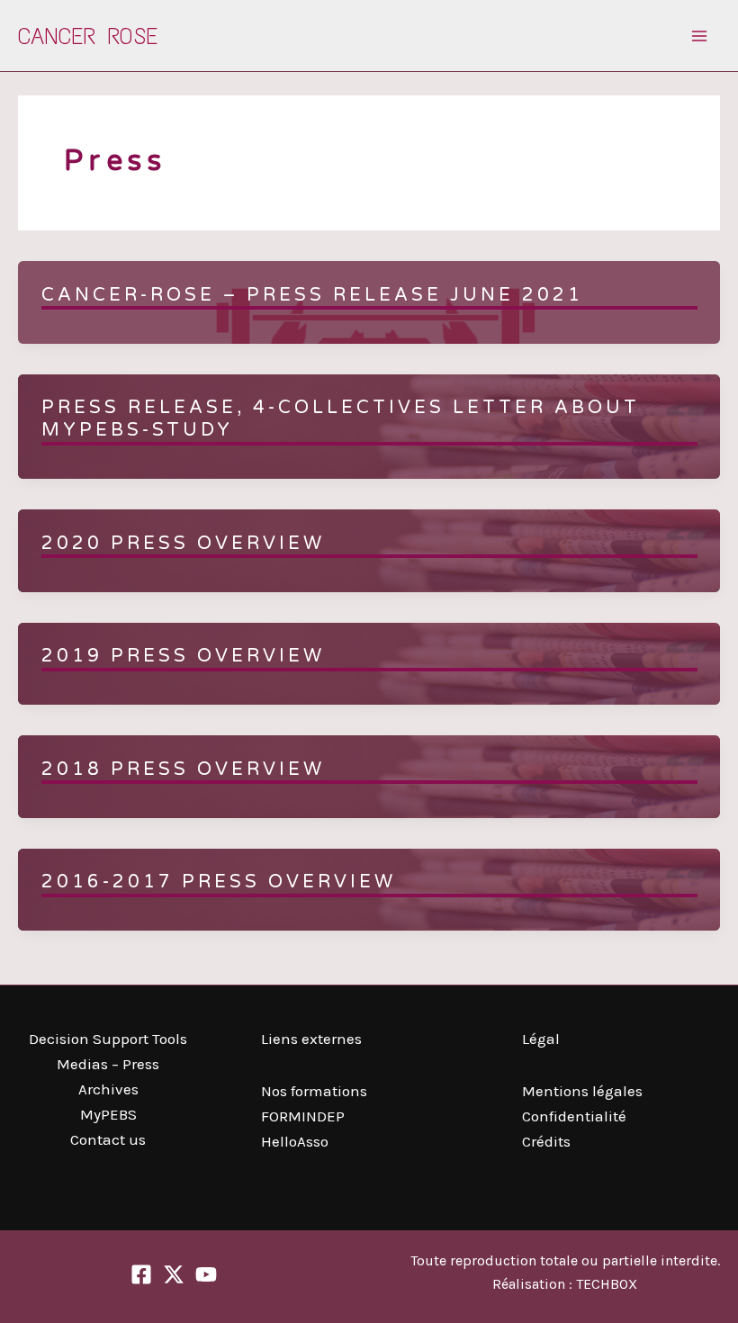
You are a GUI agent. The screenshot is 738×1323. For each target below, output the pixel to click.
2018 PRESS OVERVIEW (183, 769)
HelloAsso (294, 1141)
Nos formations (314, 1091)
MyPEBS (108, 1114)
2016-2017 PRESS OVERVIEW (218, 882)
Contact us (108, 1139)
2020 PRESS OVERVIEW (183, 543)
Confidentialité (574, 1116)
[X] (173, 1274)
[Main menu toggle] (700, 36)
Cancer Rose (88, 36)
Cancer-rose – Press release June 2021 (312, 295)
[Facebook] (141, 1274)
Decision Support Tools (108, 1039)
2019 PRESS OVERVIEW (183, 656)
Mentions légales (582, 1091)
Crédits (546, 1141)
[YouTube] (206, 1274)
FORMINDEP (303, 1116)
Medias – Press (108, 1064)
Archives (108, 1089)
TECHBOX (606, 1283)
